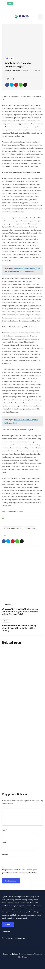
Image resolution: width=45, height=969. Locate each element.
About (7, 924)
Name (4, 830)
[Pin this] (16, 85)
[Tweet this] (12, 85)
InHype (15, 954)
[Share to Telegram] (25, 85)
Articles (6, 602)
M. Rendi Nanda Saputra (12, 528)
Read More (27, 6)
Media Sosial (30, 528)
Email (4, 842)
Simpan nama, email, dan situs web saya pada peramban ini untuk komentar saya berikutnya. (20, 871)
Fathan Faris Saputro (13, 70)
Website (5, 854)
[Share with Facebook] (7, 85)
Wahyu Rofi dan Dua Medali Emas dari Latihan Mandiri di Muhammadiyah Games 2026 (21, 699)
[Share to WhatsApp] (21, 85)
